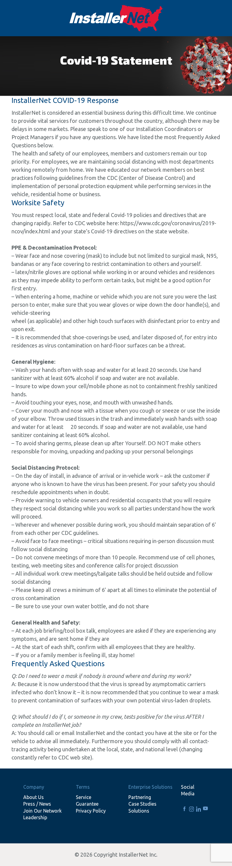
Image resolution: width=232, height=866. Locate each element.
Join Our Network (42, 810)
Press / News (37, 804)
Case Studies (142, 804)
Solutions (138, 810)
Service (83, 797)
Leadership (35, 817)
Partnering (139, 797)
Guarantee (87, 804)
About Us (33, 797)
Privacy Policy (91, 810)
